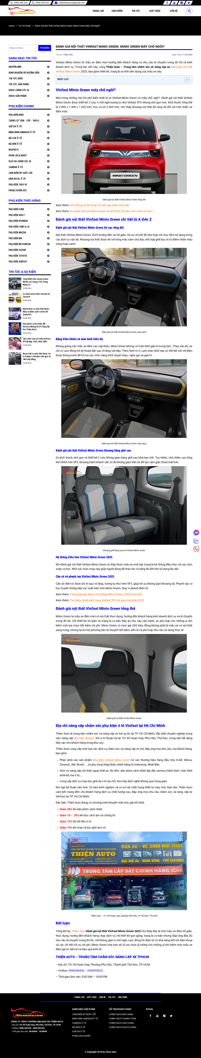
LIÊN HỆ (102, 997)
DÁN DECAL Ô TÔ (17, 178)
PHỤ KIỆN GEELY (17, 215)
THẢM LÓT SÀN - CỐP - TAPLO (24, 120)
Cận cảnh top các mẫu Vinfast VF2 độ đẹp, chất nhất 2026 (37, 340)
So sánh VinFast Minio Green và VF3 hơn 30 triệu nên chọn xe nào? (111, 211)
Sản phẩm (116, 11)
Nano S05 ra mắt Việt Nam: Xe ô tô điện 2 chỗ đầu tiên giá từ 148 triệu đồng (37, 356)
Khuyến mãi (15, 67)
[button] (185, 80)
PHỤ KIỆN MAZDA (17, 232)
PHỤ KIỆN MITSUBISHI (20, 244)
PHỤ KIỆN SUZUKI (17, 250)
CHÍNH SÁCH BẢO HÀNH (121, 1014)
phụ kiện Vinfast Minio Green (111, 760)
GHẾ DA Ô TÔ (15, 126)
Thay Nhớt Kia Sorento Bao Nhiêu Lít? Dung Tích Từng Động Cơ (35, 282)
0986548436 (76, 970)
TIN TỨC (111, 997)
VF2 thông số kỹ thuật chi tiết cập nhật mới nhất (99, 205)
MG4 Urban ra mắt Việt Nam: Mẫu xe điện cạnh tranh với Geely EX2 (36, 311)
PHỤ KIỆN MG (15, 238)
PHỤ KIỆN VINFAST (18, 261)
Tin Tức (136, 11)
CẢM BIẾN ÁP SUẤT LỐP (21, 173)
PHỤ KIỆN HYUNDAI (18, 221)
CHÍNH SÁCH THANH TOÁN (122, 1018)
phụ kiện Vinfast (84, 738)
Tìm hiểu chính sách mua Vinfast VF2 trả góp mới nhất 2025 (107, 600)
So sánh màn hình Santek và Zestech (36, 295)
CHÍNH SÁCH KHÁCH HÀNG (122, 1027)
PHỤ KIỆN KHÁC (16, 114)
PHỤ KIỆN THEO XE (18, 184)
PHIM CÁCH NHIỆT (18, 155)
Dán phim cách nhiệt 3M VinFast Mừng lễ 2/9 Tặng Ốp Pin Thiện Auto (36, 326)
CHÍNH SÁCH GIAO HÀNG (121, 1023)
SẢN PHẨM (122, 997)
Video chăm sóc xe (19, 90)
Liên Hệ (173, 11)
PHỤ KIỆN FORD (16, 209)
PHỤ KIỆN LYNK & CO (19, 226)
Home (11, 26)
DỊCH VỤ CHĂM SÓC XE (20, 161)
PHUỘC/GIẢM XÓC (18, 190)
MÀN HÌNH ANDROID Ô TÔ (22, 132)
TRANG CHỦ (79, 997)
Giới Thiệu (154, 11)
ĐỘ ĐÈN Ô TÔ (15, 144)
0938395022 (95, 970)
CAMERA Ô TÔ (16, 167)
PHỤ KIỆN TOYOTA (18, 255)
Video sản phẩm (17, 96)
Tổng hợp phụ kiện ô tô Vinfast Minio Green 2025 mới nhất (106, 594)
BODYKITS (14, 149)
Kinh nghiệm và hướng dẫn (24, 72)
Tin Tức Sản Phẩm (19, 84)
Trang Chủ (98, 11)
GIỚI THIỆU (92, 997)
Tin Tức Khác (24, 26)
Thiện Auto (78, 931)
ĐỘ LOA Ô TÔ (15, 138)
